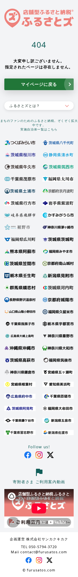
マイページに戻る (39, 84)
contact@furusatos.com (43, 552)
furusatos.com (41, 570)
